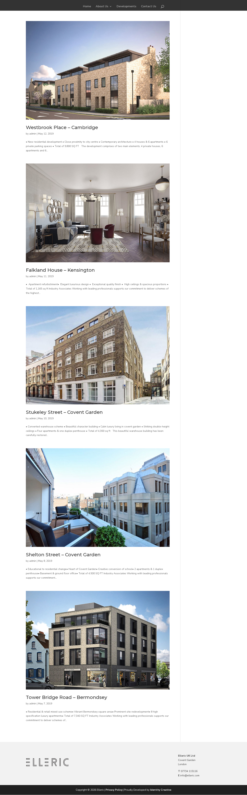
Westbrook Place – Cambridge (62, 127)
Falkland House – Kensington (60, 270)
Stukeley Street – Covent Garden (64, 412)
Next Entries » (162, 735)
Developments (126, 6)
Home (87, 6)
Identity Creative (160, 790)
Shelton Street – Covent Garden (63, 555)
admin (32, 133)
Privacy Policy (114, 790)
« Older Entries (34, 735)
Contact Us (148, 6)
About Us (102, 6)
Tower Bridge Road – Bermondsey (66, 697)
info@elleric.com (189, 775)
